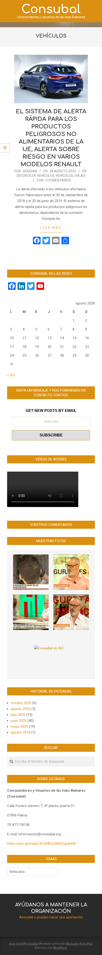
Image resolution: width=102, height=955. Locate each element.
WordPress (60, 947)
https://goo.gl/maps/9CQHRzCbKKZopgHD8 (41, 843)
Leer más (51, 228)
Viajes (80, 175)
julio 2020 (18, 715)
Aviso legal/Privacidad (23, 943)
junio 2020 (19, 720)
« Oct (11, 375)
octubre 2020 (21, 703)
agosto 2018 (20, 732)
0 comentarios (58, 180)
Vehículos (64, 175)
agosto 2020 (20, 709)
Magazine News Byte (79, 943)
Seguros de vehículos (35, 175)
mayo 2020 (19, 726)
